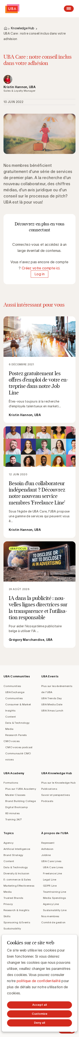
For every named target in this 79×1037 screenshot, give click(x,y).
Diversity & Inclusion (16, 873)
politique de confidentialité (39, 981)
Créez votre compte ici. (41, 268)
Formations (11, 782)
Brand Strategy (13, 855)
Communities (12, 686)
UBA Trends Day (51, 698)
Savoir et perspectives (55, 794)
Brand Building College (20, 801)
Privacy (8, 904)
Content (10, 716)
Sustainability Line (54, 910)
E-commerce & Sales (17, 879)
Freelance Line (52, 873)
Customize (39, 1013)
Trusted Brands (13, 897)
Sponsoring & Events (17, 922)
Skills (7, 916)
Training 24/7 (13, 819)
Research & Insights (16, 910)
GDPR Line (50, 885)
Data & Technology (17, 722)
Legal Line (49, 879)
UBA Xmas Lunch (52, 710)
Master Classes (15, 794)
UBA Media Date (51, 704)
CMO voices (12, 741)
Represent (47, 842)
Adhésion (47, 848)
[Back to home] (12, 8)
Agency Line (51, 904)
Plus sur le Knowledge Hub (58, 782)
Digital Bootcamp (16, 807)
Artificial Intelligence (17, 848)
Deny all (39, 1022)
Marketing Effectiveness (19, 885)
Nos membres (50, 916)
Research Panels (16, 735)
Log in (39, 274)
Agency (8, 842)
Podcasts (47, 801)
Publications (49, 788)
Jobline (46, 855)
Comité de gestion (53, 922)
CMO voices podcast (19, 747)
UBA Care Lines (51, 861)
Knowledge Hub (22, 28)
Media (9, 728)
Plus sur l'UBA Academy (20, 788)
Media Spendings (54, 897)
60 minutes (12, 813)
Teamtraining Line (54, 891)
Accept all (39, 1004)
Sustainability (12, 928)
